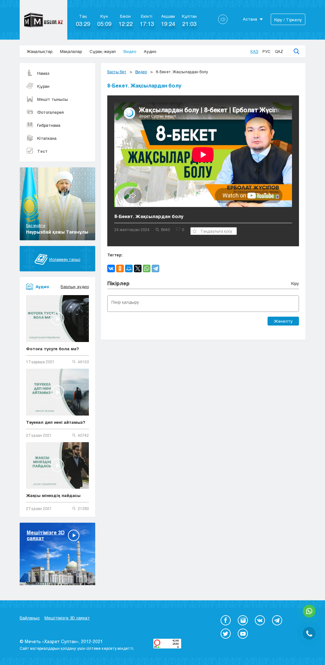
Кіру (295, 283)
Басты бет (116, 71)
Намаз (43, 73)
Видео (129, 51)
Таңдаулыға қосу (216, 231)
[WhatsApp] (146, 268)
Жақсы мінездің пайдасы (53, 495)
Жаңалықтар (39, 51)
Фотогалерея (50, 112)
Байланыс (30, 617)
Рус (266, 51)
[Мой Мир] (129, 268)
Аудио (150, 51)
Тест (42, 151)
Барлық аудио (75, 286)
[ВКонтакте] (111, 268)
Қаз (254, 51)
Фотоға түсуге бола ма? (52, 348)
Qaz (279, 51)
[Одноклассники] (120, 268)
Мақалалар (71, 51)
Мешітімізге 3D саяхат (67, 617)
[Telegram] (155, 268)
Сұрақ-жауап (103, 51)
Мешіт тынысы (52, 99)
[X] (138, 268)
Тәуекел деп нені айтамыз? (55, 422)
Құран (43, 86)
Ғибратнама (48, 125)
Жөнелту (283, 321)
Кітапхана (46, 138)
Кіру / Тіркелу (288, 19)
